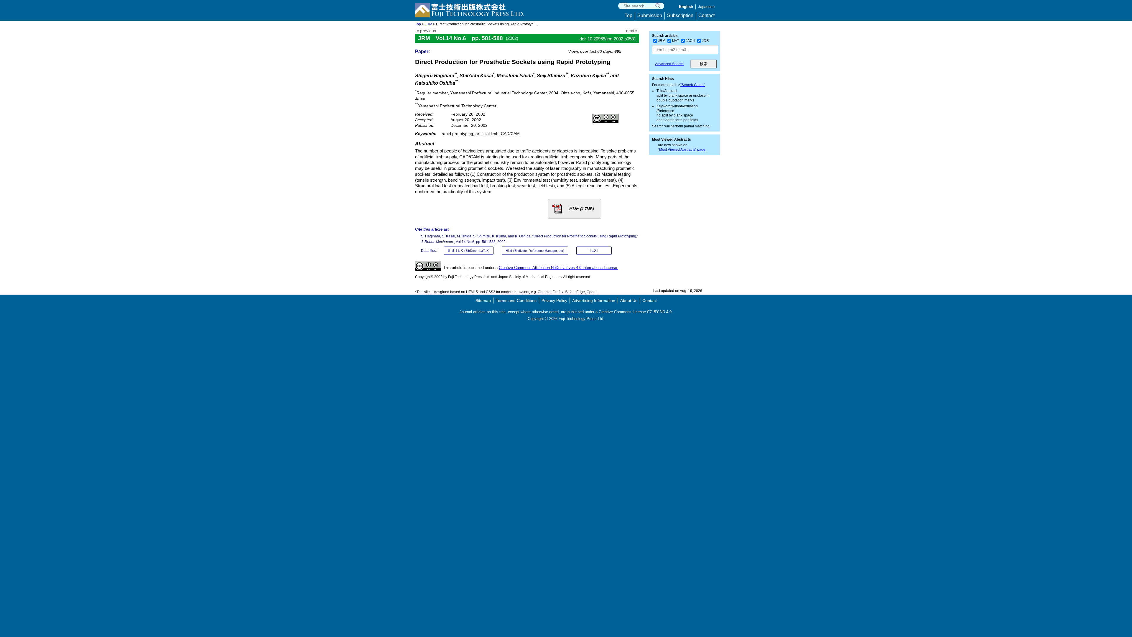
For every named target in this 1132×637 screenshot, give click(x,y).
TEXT (594, 250)
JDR (705, 41)
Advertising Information (593, 300)
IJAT (675, 41)
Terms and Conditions (516, 300)
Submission (649, 15)
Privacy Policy (554, 300)
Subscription (680, 15)
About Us (628, 300)
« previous (426, 31)
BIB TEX (469, 250)
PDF (581, 208)
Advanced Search (669, 64)
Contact (706, 15)
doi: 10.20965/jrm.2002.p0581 (608, 38)
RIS (535, 250)
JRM (428, 24)
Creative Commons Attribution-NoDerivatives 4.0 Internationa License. (558, 267)
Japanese (706, 6)
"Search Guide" (692, 85)
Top (628, 15)
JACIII (690, 41)
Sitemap (483, 300)
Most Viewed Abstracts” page (682, 149)
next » (632, 31)
